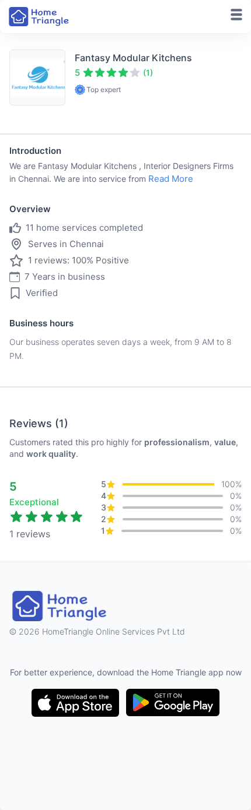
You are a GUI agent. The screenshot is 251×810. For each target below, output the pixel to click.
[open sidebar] (236, 14)
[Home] (39, 16)
